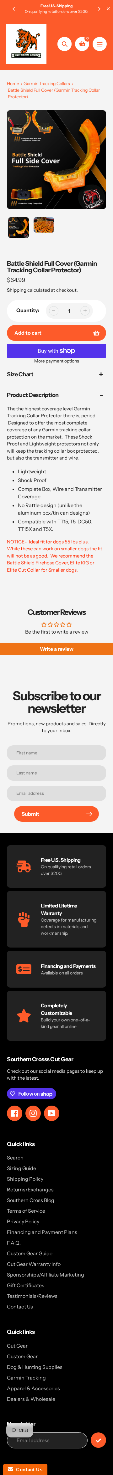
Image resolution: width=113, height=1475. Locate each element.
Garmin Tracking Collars (47, 83)
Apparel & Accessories (33, 1388)
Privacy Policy (23, 1221)
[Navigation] (100, 44)
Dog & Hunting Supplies (34, 1367)
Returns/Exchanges (30, 1189)
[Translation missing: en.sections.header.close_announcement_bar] (108, 9)
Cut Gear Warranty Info (34, 1264)
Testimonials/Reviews (32, 1296)
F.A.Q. (14, 1243)
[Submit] (98, 1440)
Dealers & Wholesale (31, 1399)
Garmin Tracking (26, 1378)
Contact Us (20, 1306)
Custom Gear (22, 1356)
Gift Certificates (25, 1285)
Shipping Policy (25, 1179)
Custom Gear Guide (29, 1253)
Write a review (56, 649)
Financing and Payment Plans (42, 1232)
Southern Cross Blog (30, 1200)
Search (15, 1157)
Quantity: (28, 310)
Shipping (16, 290)
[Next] (99, 9)
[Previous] (14, 9)
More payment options (56, 361)
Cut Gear (17, 1346)
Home (13, 83)
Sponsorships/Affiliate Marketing (45, 1275)
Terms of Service (26, 1211)
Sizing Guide (21, 1168)
